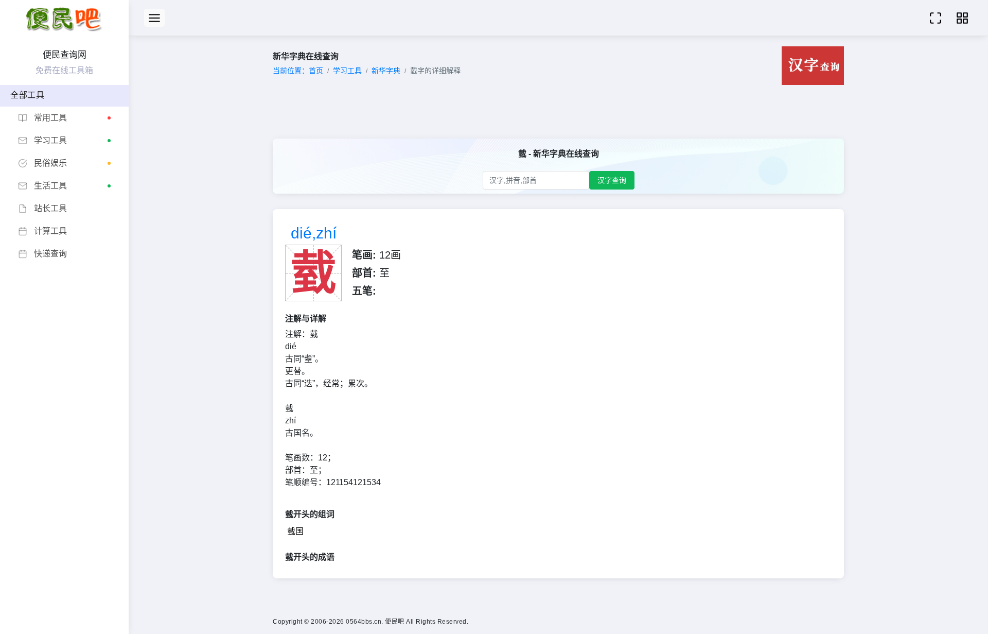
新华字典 (386, 70)
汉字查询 (611, 180)
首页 (316, 70)
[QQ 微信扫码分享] (962, 18)
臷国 (295, 531)
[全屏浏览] (935, 18)
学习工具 (347, 70)
